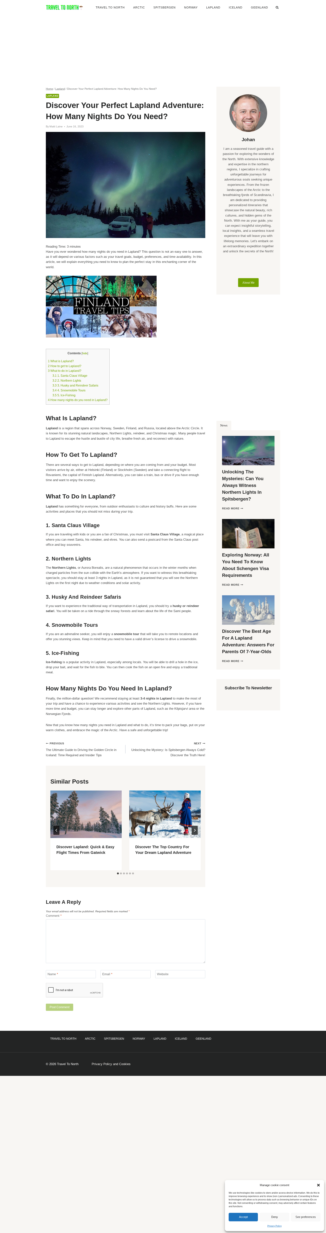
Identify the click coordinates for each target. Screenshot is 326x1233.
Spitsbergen (164, 7)
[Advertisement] (163, 43)
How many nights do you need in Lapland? (78, 400)
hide (84, 353)
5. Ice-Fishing (63, 395)
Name (53, 974)
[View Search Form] (277, 8)
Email (107, 974)
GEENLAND (259, 7)
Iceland (235, 7)
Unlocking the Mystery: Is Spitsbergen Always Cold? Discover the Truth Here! (168, 749)
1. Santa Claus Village (69, 375)
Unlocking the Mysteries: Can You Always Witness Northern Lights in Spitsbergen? (243, 485)
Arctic (139, 7)
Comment (54, 916)
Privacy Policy (274, 1226)
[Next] (195, 830)
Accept (243, 1216)
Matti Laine (56, 126)
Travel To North (110, 7)
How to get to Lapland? (64, 366)
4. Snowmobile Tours (68, 390)
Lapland (213, 7)
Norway (191, 7)
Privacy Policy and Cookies (111, 1064)
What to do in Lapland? (64, 370)
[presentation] (86, 814)
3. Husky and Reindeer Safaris (75, 385)
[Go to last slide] (56, 830)
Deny (274, 1216)
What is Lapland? (61, 361)
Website (162, 974)
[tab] (118, 873)
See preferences (305, 1216)
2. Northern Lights (66, 380)
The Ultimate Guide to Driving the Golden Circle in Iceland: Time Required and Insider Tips (81, 749)
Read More (232, 508)
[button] (318, 1185)
